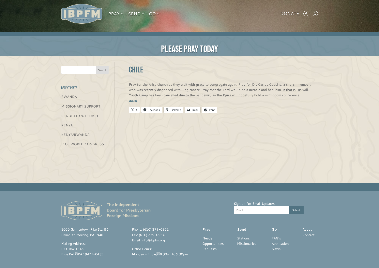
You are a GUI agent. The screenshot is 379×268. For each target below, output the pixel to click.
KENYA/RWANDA (75, 134)
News (276, 248)
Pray (114, 14)
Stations (243, 238)
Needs (207, 238)
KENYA (67, 125)
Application (280, 243)
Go (152, 14)
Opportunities (213, 243)
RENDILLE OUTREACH (79, 115)
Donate (289, 14)
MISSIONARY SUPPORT (80, 106)
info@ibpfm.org (153, 240)
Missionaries (246, 243)
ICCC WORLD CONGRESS (82, 144)
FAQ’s (276, 238)
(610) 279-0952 (156, 229)
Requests (209, 248)
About (307, 229)
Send (134, 14)
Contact (308, 234)
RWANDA (69, 96)
